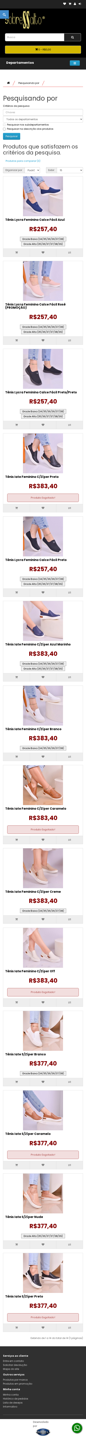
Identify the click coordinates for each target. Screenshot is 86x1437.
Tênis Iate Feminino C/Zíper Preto (32, 477)
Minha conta (11, 1394)
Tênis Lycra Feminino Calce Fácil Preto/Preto (41, 392)
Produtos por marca (15, 1379)
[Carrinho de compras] (70, 4)
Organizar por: (14, 170)
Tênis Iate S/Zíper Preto (24, 1296)
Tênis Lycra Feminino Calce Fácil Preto (36, 560)
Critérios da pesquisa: (16, 106)
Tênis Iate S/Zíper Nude (24, 1217)
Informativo (10, 1406)
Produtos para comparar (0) (23, 161)
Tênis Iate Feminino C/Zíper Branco (33, 729)
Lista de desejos (13, 1402)
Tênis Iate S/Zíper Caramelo (28, 1134)
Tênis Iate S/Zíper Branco (25, 1054)
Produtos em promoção (17, 1383)
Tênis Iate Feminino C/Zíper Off (30, 971)
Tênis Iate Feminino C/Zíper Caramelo (35, 808)
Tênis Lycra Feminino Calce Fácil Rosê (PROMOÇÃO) (35, 306)
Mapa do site (11, 1369)
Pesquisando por (28, 83)
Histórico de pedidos (15, 1398)
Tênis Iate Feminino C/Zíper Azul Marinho (38, 644)
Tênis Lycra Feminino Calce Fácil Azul (35, 220)
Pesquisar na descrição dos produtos (30, 129)
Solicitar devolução (15, 1365)
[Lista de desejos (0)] (64, 4)
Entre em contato (13, 1361)
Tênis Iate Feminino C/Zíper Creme (33, 892)
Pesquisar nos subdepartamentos (28, 124)
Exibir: (51, 170)
